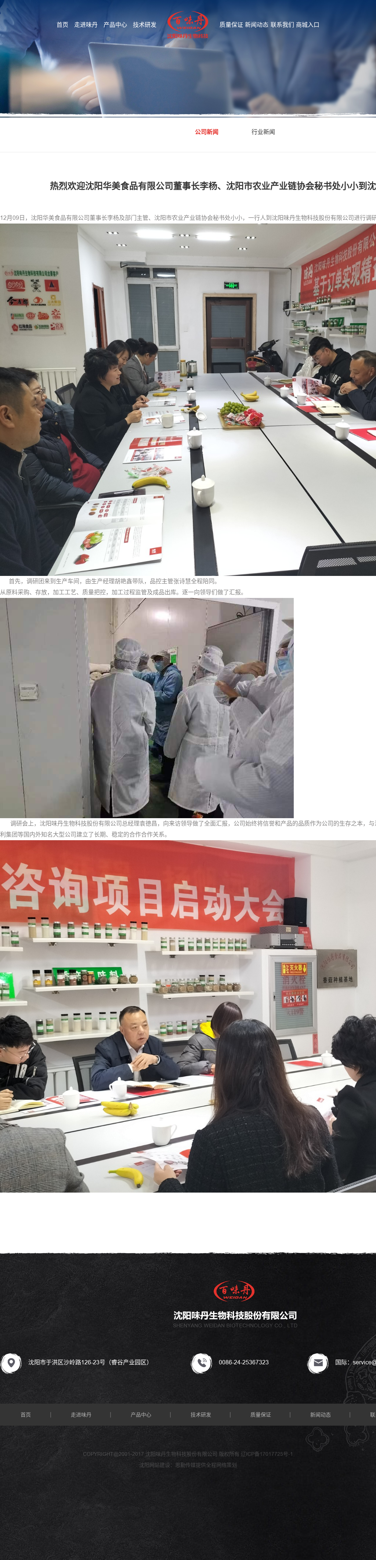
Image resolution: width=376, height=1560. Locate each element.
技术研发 (144, 25)
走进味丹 (86, 25)
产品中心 (115, 25)
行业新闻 (263, 132)
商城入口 (307, 25)
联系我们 (282, 25)
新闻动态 (256, 25)
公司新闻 (206, 132)
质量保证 (231, 25)
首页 (62, 25)
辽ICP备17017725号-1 (267, 1454)
